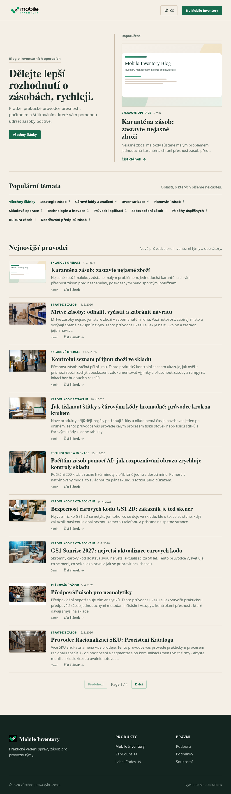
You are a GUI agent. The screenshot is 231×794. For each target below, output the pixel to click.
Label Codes (128, 761)
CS (169, 10)
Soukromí (184, 761)
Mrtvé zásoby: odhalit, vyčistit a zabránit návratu (111, 311)
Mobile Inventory (130, 746)
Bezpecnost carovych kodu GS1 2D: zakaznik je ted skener (122, 508)
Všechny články (25, 134)
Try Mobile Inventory (202, 10)
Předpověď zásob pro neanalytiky (91, 592)
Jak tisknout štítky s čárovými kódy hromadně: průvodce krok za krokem (130, 409)
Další (139, 684)
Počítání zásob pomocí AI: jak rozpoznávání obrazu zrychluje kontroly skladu (126, 463)
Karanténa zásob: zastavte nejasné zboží (148, 128)
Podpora (183, 746)
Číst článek (134, 159)
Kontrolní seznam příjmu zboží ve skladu (101, 359)
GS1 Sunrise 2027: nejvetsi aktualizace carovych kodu (116, 550)
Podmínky (184, 754)
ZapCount (126, 754)
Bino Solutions (211, 784)
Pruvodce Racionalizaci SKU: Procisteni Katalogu (112, 639)
